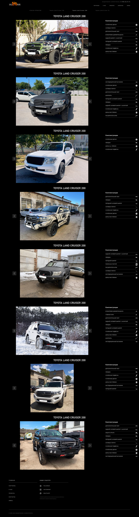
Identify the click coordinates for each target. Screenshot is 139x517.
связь (128, 5)
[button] (14, 44)
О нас (10, 489)
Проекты (12, 493)
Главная (12, 480)
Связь (11, 500)
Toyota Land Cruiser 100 (57, 10)
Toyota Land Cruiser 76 (102, 10)
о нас (104, 5)
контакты (120, 5)
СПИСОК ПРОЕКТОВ (35, 10)
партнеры (96, 5)
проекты (112, 5)
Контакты (12, 497)
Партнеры (12, 485)
